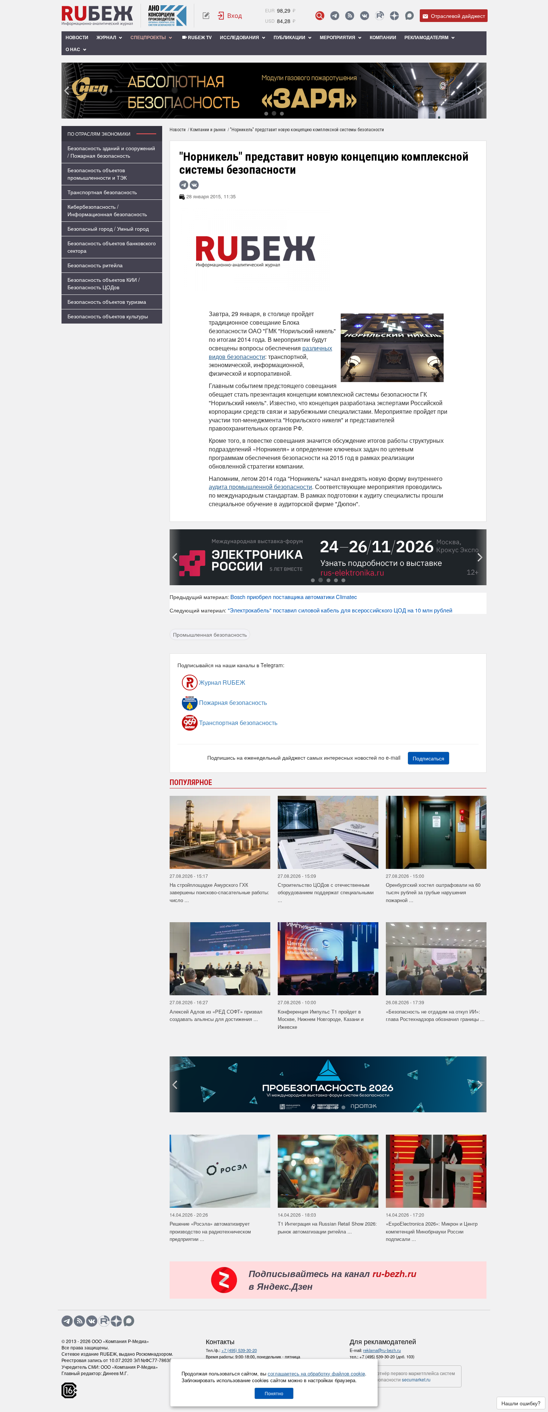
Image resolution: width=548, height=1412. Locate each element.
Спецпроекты (148, 37)
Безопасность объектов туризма (106, 301)
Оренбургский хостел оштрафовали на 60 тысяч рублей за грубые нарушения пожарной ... (433, 892)
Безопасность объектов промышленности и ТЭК (97, 173)
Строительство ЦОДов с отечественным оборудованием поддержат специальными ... (326, 892)
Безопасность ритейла (95, 265)
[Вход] (230, 15)
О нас (73, 49)
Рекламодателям (427, 37)
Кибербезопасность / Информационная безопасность (107, 210)
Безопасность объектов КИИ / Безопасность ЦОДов (103, 283)
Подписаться (428, 758)
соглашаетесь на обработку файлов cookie (316, 1373)
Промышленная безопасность (210, 634)
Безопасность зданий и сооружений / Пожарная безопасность (111, 151)
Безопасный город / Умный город (108, 228)
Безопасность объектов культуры (107, 316)
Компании (383, 37)
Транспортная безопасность (102, 192)
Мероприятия (338, 37)
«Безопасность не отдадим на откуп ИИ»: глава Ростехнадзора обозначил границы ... (435, 1015)
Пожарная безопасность (232, 702)
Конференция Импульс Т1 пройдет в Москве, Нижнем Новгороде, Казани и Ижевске (320, 1019)
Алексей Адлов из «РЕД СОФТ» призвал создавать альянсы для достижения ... (216, 1015)
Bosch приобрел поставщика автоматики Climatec (293, 597)
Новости (77, 37)
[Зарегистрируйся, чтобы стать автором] (206, 15)
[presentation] (67, 91)
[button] (266, 113)
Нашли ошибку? (521, 1403)
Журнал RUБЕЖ (221, 682)
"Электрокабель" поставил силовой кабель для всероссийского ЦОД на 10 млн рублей (340, 610)
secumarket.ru (416, 1379)
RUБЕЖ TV (199, 37)
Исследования (240, 37)
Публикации (290, 37)
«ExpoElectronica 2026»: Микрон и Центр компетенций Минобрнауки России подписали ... (432, 1231)
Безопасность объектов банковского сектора (111, 246)
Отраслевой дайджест (457, 15)
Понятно (274, 1393)
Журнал (107, 37)
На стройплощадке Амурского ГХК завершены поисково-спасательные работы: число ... (219, 892)
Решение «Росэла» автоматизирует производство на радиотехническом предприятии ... (210, 1231)
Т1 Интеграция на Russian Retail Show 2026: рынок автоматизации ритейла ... (327, 1227)
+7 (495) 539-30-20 (239, 1350)
